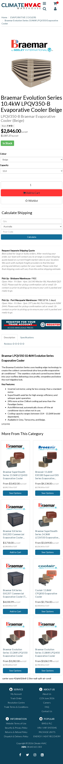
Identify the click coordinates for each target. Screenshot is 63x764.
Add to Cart (33, 192)
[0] (55, 3)
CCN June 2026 (46, 698)
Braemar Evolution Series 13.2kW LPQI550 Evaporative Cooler (15, 652)
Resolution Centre (16, 702)
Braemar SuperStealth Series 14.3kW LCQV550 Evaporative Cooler (46, 534)
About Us (47, 694)
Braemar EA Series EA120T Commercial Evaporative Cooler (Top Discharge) (15, 593)
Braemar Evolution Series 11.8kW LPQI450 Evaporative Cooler (47, 652)
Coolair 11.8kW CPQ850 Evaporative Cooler (46, 593)
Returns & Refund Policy (16, 732)
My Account (16, 694)
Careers (47, 702)
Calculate (31, 237)
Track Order (16, 698)
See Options (15, 493)
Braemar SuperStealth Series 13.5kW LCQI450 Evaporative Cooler (15, 475)
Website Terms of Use (16, 723)
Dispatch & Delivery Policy (16, 736)
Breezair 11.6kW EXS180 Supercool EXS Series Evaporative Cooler (47, 475)
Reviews (8, 343)
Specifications (27, 337)
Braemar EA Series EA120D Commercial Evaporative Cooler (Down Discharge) (13, 534)
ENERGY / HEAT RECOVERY (47, 736)
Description (9, 337)
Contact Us (47, 711)
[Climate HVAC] (21, 5)
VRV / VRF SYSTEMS (47, 727)
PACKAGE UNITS (47, 732)
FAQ (47, 707)
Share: (4, 126)
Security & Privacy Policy (16, 727)
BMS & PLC (47, 723)
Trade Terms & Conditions (16, 707)
